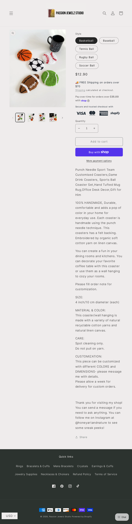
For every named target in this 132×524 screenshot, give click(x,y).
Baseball (109, 40)
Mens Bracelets (63, 466)
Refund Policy (82, 474)
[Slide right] (62, 117)
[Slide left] (12, 117)
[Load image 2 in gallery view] (31, 117)
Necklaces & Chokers (55, 474)
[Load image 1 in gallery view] (20, 117)
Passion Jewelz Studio (60, 516)
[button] (11, 13)
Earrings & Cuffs (102, 466)
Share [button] (83, 437)
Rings (19, 466)
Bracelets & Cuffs (38, 466)
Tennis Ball (86, 48)
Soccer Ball (87, 65)
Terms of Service (106, 474)
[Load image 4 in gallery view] (53, 117)
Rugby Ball (86, 57)
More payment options (99, 160)
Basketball (86, 40)
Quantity (80, 121)
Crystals (82, 466)
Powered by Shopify (82, 516)
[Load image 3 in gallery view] (42, 117)
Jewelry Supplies (26, 474)
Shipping (80, 90)
